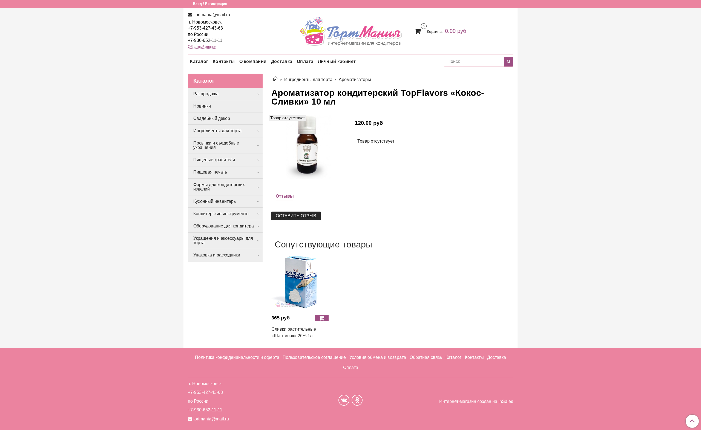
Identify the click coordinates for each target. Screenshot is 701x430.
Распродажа (206, 93)
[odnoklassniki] (357, 400)
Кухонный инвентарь (214, 201)
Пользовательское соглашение (314, 357)
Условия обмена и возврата (377, 357)
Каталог (199, 61)
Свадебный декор (211, 118)
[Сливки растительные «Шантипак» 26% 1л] (300, 281)
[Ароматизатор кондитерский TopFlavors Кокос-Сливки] (308, 146)
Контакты (224, 61)
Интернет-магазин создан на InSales (476, 401)
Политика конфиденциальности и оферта (237, 357)
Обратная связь (426, 357)
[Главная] (275, 79)
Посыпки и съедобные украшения (216, 145)
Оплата (305, 61)
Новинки (202, 106)
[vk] (343, 400)
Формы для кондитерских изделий (219, 186)
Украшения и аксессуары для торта (223, 240)
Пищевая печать (210, 172)
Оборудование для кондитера (223, 226)
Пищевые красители (214, 159)
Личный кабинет (337, 61)
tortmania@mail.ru (211, 14)
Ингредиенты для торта (308, 79)
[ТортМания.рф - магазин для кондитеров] (350, 30)
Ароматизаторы (355, 79)
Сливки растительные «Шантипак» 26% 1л (293, 332)
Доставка (281, 61)
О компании (253, 61)
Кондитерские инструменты (221, 213)
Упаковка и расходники (216, 255)
